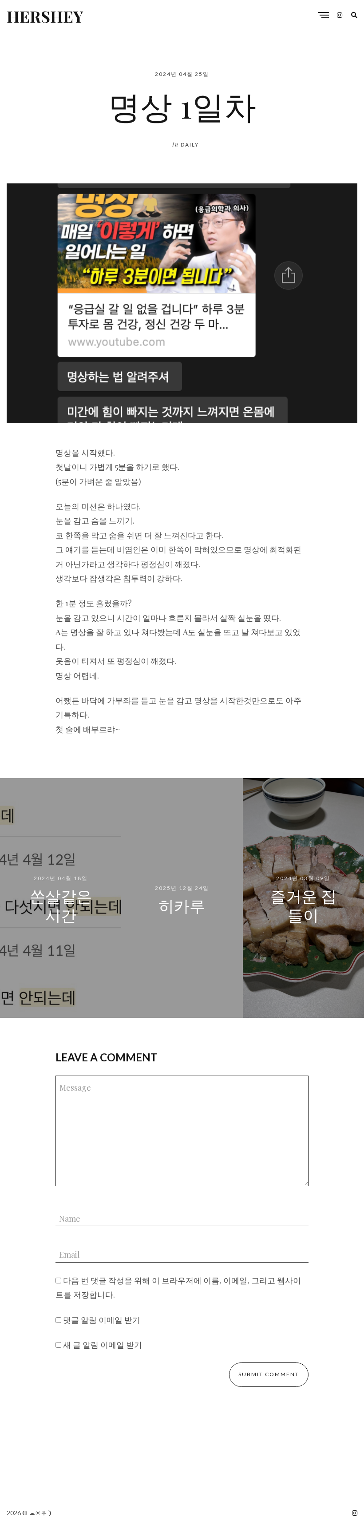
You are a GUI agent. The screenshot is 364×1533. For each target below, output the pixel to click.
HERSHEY (45, 16)
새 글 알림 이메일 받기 (102, 1344)
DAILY (190, 144)
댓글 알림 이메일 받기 (101, 1320)
